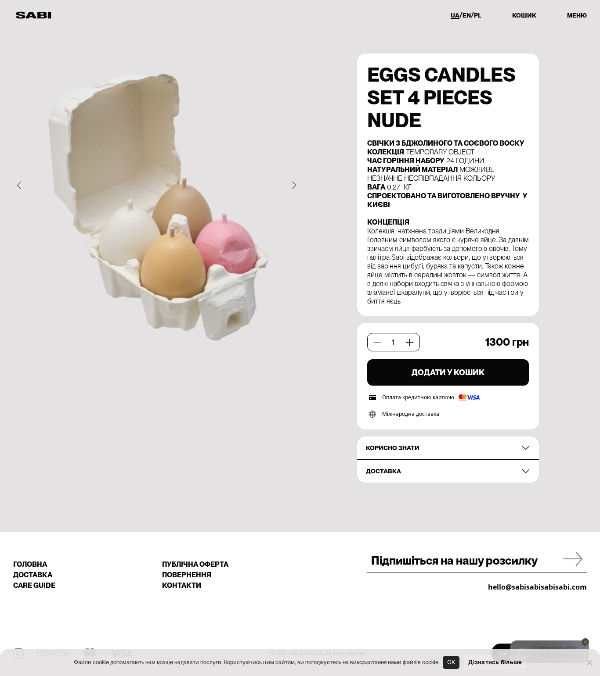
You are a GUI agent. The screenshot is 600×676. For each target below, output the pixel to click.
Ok (451, 661)
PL (477, 15)
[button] (19, 185)
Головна (30, 564)
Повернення (186, 575)
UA (455, 15)
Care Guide (34, 585)
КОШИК (524, 15)
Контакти (181, 585)
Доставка (383, 471)
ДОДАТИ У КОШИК (448, 372)
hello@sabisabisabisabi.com (537, 587)
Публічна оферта (195, 564)
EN (467, 15)
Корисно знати (392, 447)
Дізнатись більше (495, 661)
